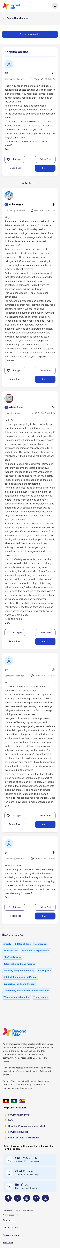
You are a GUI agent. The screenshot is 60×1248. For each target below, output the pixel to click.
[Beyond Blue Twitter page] (36, 1199)
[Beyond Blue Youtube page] (17, 1199)
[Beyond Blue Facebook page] (8, 1199)
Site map (8, 1242)
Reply (45, 168)
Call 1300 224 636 (27, 1158)
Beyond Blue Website (15, 1032)
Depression (41, 944)
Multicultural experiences (35, 950)
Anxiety (7, 944)
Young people (40, 997)
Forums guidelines (18, 1114)
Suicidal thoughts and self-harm (20, 977)
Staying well (44, 970)
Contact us (9, 1220)
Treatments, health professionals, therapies (26, 990)
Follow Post (45, 159)
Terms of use (10, 1227)
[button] (8, 159)
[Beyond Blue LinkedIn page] (45, 1199)
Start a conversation (30, 34)
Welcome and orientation (16, 997)
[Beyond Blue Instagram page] (26, 1199)
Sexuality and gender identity (18, 970)
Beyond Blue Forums (12, 6)
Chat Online (24, 1171)
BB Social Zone (23, 944)
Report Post (15, 168)
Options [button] (55, 18)
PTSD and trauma (12, 957)
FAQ (10, 1120)
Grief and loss (10, 950)
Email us (21, 1184)
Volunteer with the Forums (23, 1137)
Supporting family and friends (18, 984)
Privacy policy (11, 1235)
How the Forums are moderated (26, 1126)
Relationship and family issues (19, 964)
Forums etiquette (18, 1131)
